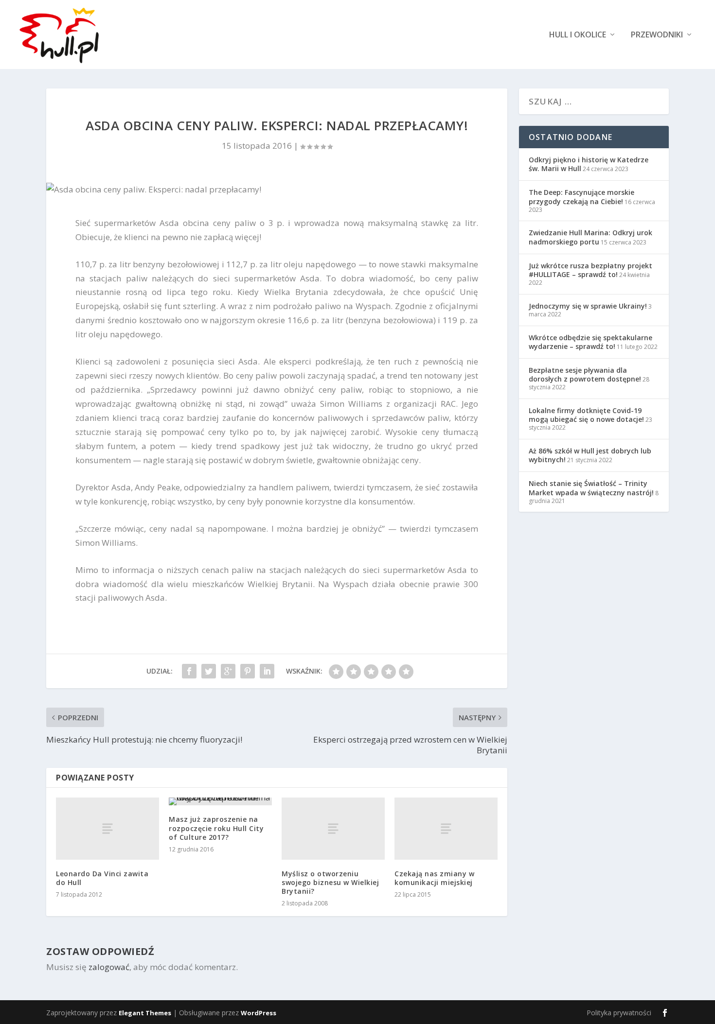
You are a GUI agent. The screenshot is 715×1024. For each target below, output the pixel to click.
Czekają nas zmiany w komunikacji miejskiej (434, 878)
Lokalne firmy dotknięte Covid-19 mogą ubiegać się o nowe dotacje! (586, 415)
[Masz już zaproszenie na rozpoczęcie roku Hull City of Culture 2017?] (220, 801)
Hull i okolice (577, 35)
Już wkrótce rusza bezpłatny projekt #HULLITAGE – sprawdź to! (590, 270)
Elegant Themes (145, 1012)
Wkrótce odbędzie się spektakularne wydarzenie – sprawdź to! (590, 342)
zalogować (109, 966)
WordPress (258, 1012)
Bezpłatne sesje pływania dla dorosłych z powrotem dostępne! (585, 374)
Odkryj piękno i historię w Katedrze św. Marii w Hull (588, 164)
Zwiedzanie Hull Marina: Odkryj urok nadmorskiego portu (590, 237)
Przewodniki (657, 35)
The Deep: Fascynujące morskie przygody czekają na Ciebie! (581, 197)
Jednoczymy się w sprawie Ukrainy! (588, 306)
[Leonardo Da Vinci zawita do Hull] (107, 828)
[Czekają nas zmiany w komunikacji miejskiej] (446, 828)
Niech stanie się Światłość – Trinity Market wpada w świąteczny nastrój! (591, 488)
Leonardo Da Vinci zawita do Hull (102, 878)
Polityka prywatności (619, 1012)
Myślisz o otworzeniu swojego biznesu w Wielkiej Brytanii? (330, 882)
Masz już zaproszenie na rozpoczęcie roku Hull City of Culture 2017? (216, 828)
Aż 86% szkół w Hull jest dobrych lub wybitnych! (590, 455)
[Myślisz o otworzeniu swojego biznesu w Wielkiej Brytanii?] (333, 828)
